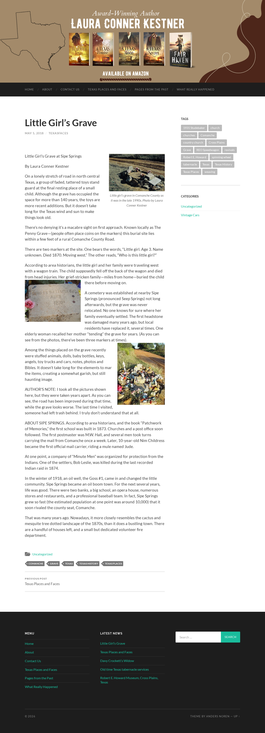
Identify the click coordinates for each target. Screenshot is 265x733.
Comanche (36, 563)
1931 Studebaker (194, 127)
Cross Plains (217, 142)
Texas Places (113, 563)
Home (29, 89)
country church (193, 142)
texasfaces (58, 133)
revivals (230, 150)
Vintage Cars (190, 215)
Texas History (88, 563)
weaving (210, 171)
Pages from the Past (152, 89)
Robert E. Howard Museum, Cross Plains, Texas (129, 680)
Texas (69, 563)
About (47, 89)
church (215, 127)
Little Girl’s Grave (112, 643)
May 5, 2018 (34, 133)
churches (189, 135)
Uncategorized (42, 554)
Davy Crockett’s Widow (117, 661)
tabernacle (190, 164)
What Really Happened (195, 89)
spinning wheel (221, 157)
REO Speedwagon (207, 150)
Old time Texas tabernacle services (124, 669)
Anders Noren (218, 716)
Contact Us (70, 89)
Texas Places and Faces (107, 89)
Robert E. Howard (194, 157)
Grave (54, 563)
